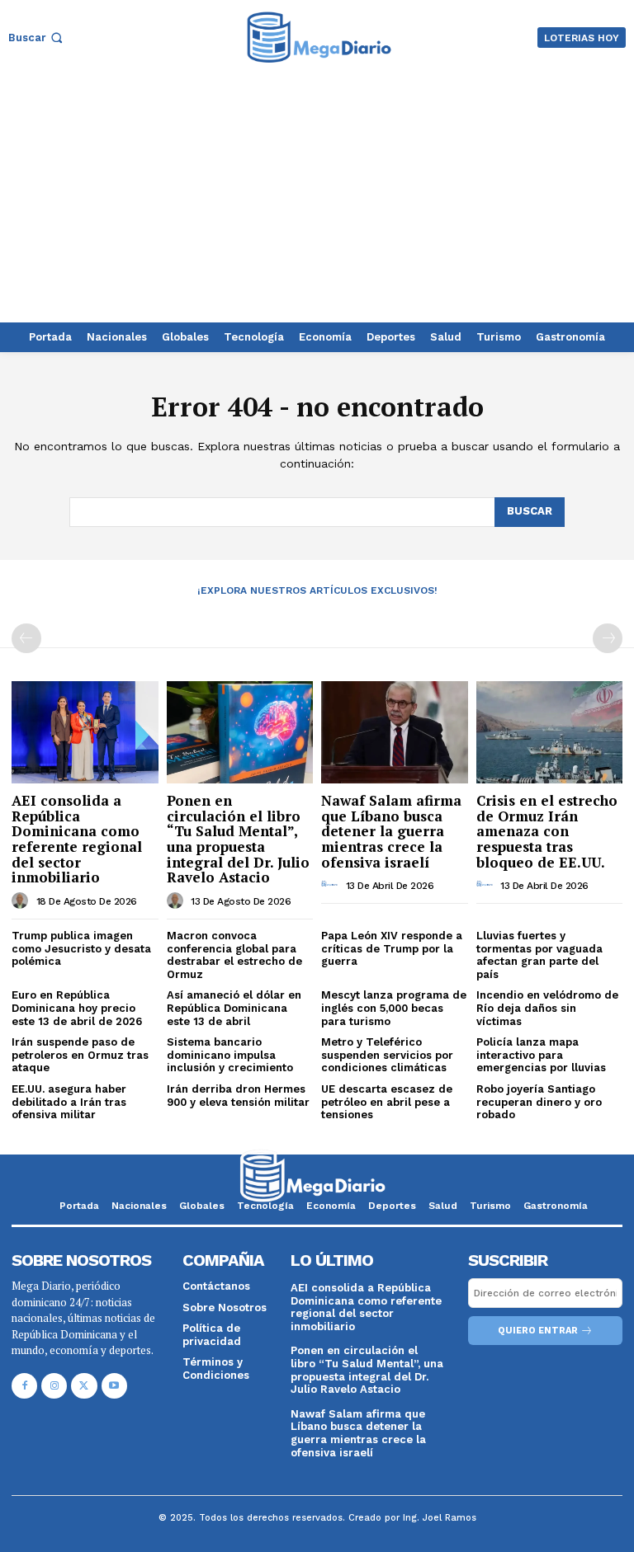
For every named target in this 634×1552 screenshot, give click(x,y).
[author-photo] (22, 900)
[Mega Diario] (319, 37)
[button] (37, 37)
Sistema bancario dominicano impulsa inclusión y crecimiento (230, 1055)
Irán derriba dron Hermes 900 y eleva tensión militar (238, 1095)
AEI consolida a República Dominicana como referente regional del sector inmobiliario (77, 839)
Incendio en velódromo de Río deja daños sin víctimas (547, 1008)
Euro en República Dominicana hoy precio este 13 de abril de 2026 (77, 1008)
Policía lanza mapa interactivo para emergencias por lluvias (541, 1055)
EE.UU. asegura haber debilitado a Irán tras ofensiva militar (69, 1102)
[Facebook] (24, 1386)
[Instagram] (54, 1386)
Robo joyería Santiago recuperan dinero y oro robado (539, 1102)
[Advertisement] (317, 198)
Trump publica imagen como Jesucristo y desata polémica (81, 948)
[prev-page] (26, 638)
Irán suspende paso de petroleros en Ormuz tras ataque (80, 1055)
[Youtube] (114, 1386)
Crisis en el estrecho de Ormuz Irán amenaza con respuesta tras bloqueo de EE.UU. (546, 831)
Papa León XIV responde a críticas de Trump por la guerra (391, 948)
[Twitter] (84, 1386)
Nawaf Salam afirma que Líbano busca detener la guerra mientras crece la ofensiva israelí (391, 831)
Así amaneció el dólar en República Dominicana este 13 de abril (234, 1008)
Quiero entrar (538, 1330)
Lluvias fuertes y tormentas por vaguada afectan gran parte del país (539, 955)
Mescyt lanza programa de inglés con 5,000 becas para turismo (393, 1008)
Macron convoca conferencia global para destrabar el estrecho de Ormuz (234, 955)
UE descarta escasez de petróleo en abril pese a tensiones (386, 1102)
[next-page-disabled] (607, 638)
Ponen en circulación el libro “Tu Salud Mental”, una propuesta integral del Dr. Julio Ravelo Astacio (238, 839)
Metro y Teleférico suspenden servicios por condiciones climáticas (387, 1055)
